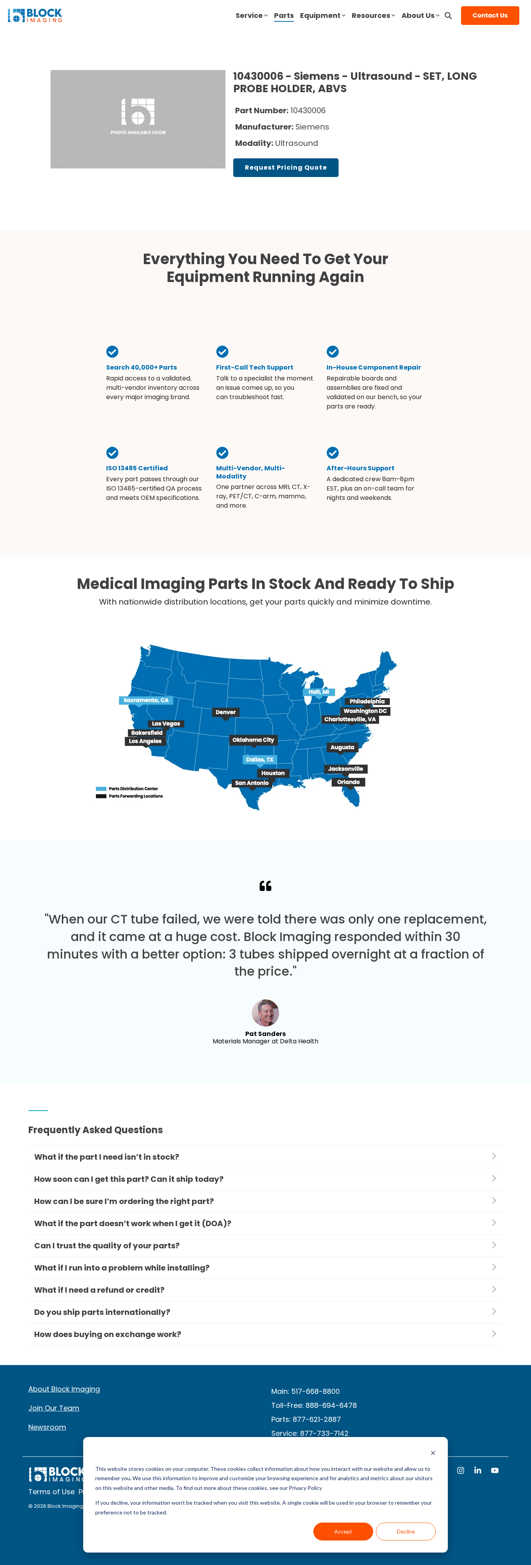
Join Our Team (53, 1408)
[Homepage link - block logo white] (57, 1478)
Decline (406, 1531)
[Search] (448, 15)
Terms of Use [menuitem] (51, 1492)
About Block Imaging (64, 1389)
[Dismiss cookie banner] (433, 1454)
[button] (461, 1471)
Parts (284, 15)
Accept (343, 1531)
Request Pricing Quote (286, 167)
